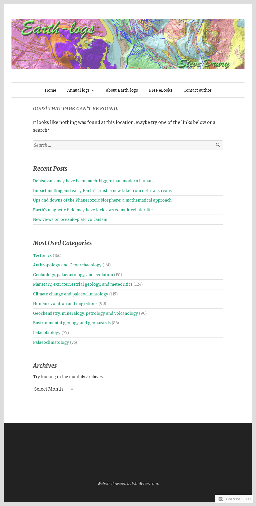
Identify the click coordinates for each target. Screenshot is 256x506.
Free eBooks (160, 90)
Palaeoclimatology (51, 342)
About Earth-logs (122, 90)
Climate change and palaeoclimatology (70, 294)
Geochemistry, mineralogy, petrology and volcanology (85, 313)
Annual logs (78, 90)
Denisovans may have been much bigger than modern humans (93, 181)
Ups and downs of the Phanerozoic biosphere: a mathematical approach (102, 200)
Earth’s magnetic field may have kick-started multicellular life (93, 210)
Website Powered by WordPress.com (128, 483)
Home (50, 90)
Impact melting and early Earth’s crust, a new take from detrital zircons (102, 190)
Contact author (198, 90)
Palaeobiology (46, 332)
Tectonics (42, 255)
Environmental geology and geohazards (72, 322)
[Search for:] (128, 145)
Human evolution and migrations (65, 303)
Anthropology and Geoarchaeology (67, 265)
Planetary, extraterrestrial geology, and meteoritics (82, 284)
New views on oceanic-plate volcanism (70, 219)
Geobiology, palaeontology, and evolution (73, 274)
